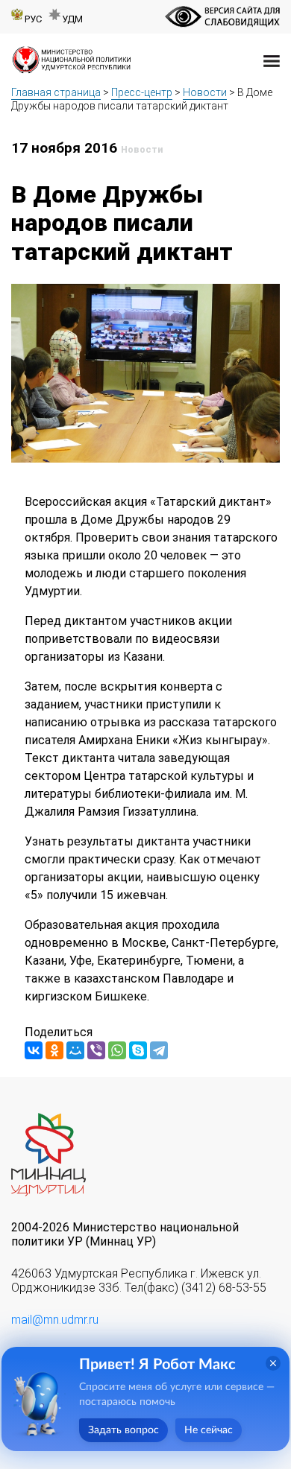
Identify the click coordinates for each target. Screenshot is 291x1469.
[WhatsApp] (117, 1050)
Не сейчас (208, 1430)
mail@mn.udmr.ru (54, 1320)
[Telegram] (159, 1050)
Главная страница (56, 92)
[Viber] (96, 1050)
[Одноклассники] (54, 1050)
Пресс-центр (141, 92)
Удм (72, 19)
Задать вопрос (123, 1430)
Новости (205, 92)
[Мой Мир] (75, 1050)
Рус (33, 19)
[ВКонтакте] (34, 1050)
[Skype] (138, 1050)
